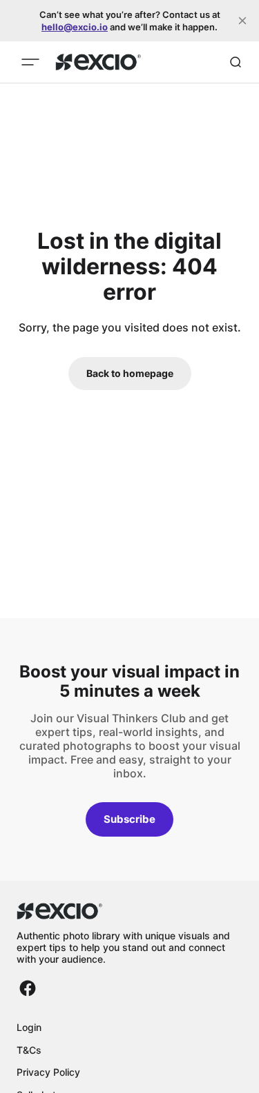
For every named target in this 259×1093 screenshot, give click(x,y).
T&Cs (29, 1050)
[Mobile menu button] (30, 62)
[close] (242, 21)
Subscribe (129, 819)
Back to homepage (129, 373)
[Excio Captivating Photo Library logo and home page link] (98, 62)
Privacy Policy (48, 1072)
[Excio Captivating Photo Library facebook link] (28, 988)
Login (29, 1027)
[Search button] (235, 62)
